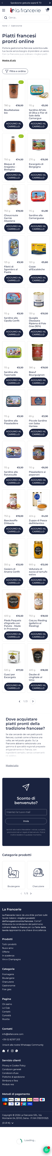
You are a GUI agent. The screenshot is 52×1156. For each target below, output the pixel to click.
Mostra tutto (12, 765)
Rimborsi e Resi (10, 1080)
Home (4, 26)
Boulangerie (8, 978)
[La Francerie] (25, 10)
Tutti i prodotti (9, 944)
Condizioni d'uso (10, 1073)
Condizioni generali (11, 1069)
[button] (31, 893)
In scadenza (8, 955)
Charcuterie (8, 982)
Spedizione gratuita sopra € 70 (26, 3)
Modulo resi (8, 1084)
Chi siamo (7, 1004)
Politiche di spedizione (13, 1077)
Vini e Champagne (11, 959)
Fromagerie (8, 974)
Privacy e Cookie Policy (14, 1065)
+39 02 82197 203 (11, 1039)
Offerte (6, 952)
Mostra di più (9, 60)
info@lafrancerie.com (12, 1034)
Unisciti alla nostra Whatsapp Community (22, 1045)
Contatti (6, 1011)
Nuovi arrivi (7, 948)
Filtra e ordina (18, 71)
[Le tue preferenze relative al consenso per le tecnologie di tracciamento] (5, 1151)
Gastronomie (8, 985)
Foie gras (6, 989)
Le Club (6, 1008)
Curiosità (6, 1015)
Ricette (6, 1019)
